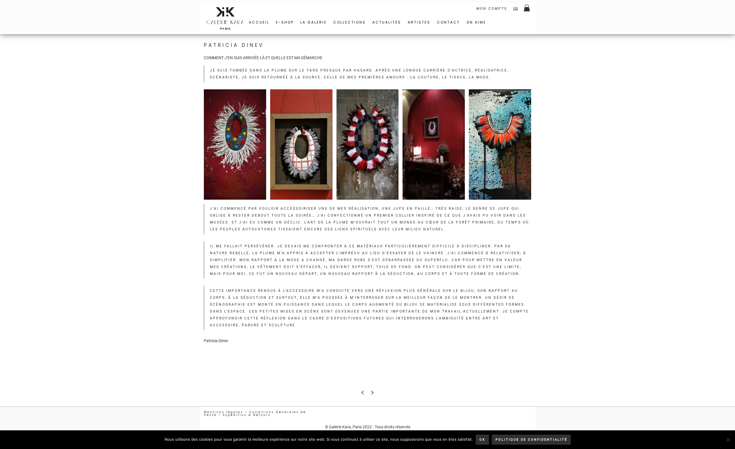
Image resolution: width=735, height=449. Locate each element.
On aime (476, 22)
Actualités (386, 22)
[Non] (728, 440)
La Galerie (313, 22)
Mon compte (491, 9)
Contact (448, 22)
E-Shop (285, 22)
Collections (349, 22)
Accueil (259, 22)
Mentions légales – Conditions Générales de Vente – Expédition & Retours (255, 413)
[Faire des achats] (527, 9)
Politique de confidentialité (531, 440)
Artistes (419, 22)
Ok (482, 440)
